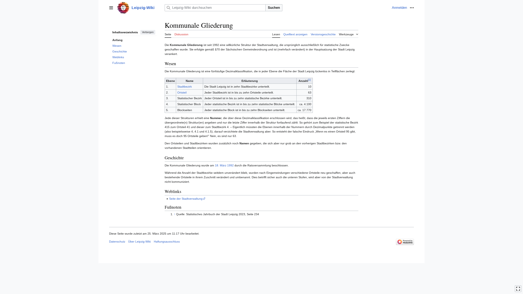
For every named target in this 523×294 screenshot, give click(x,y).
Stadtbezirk (184, 86)
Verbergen (148, 32)
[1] (309, 79)
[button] (111, 7)
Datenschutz (117, 241)
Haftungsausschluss (167, 241)
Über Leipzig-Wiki (139, 241)
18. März (220, 165)
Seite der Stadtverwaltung (185, 198)
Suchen (274, 8)
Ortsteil (182, 92)
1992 (230, 165)
